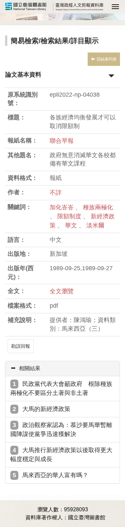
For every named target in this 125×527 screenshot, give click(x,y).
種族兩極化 (98, 207)
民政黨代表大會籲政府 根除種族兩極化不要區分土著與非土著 (61, 388)
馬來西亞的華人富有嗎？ (55, 475)
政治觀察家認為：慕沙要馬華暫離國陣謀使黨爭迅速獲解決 (61, 429)
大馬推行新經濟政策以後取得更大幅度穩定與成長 (61, 454)
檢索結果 (55, 40)
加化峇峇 (62, 207)
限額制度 (70, 216)
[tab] (62, 368)
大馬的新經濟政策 (46, 409)
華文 (72, 225)
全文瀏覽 (62, 291)
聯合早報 (62, 140)
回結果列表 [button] (107, 59)
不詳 (56, 192)
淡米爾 (95, 225)
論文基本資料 (23, 74)
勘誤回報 (20, 346)
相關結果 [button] (29, 368)
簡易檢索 (25, 40)
